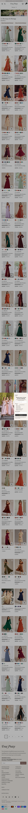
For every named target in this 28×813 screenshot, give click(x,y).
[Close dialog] (27, 393)
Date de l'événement (17, 411)
